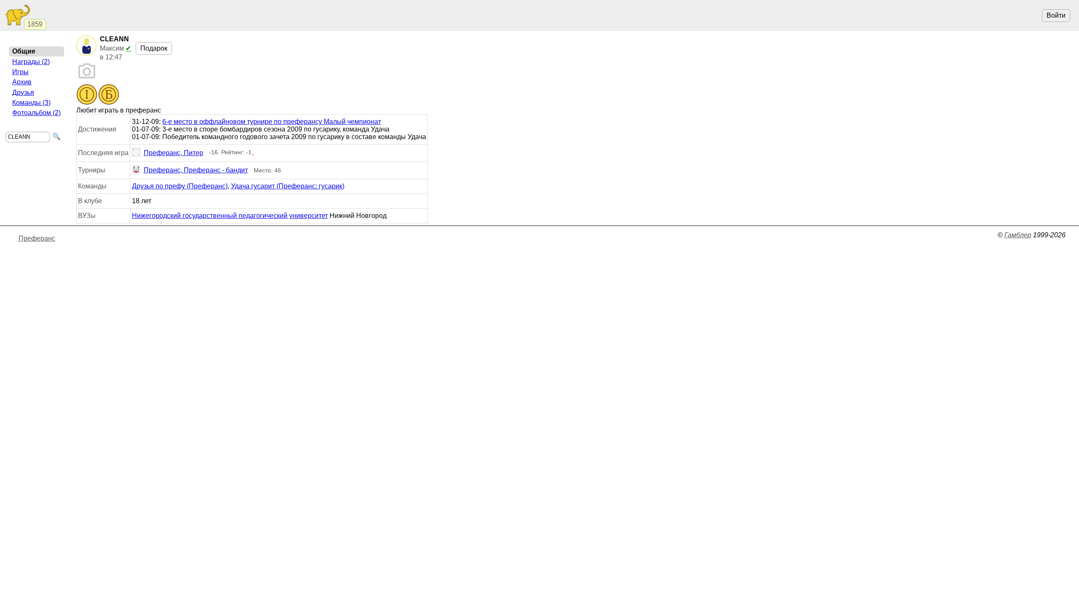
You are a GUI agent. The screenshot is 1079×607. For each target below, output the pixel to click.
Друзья (23, 92)
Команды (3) (31, 102)
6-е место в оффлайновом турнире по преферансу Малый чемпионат (271, 121)
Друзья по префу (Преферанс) (180, 186)
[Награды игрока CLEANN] (98, 95)
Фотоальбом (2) (36, 112)
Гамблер (1017, 235)
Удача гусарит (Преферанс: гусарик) (287, 186)
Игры (20, 71)
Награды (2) (31, 61)
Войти (1056, 15)
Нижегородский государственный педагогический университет (230, 215)
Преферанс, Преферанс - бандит (196, 170)
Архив (22, 82)
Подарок (153, 48)
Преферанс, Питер (173, 152)
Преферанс (37, 238)
